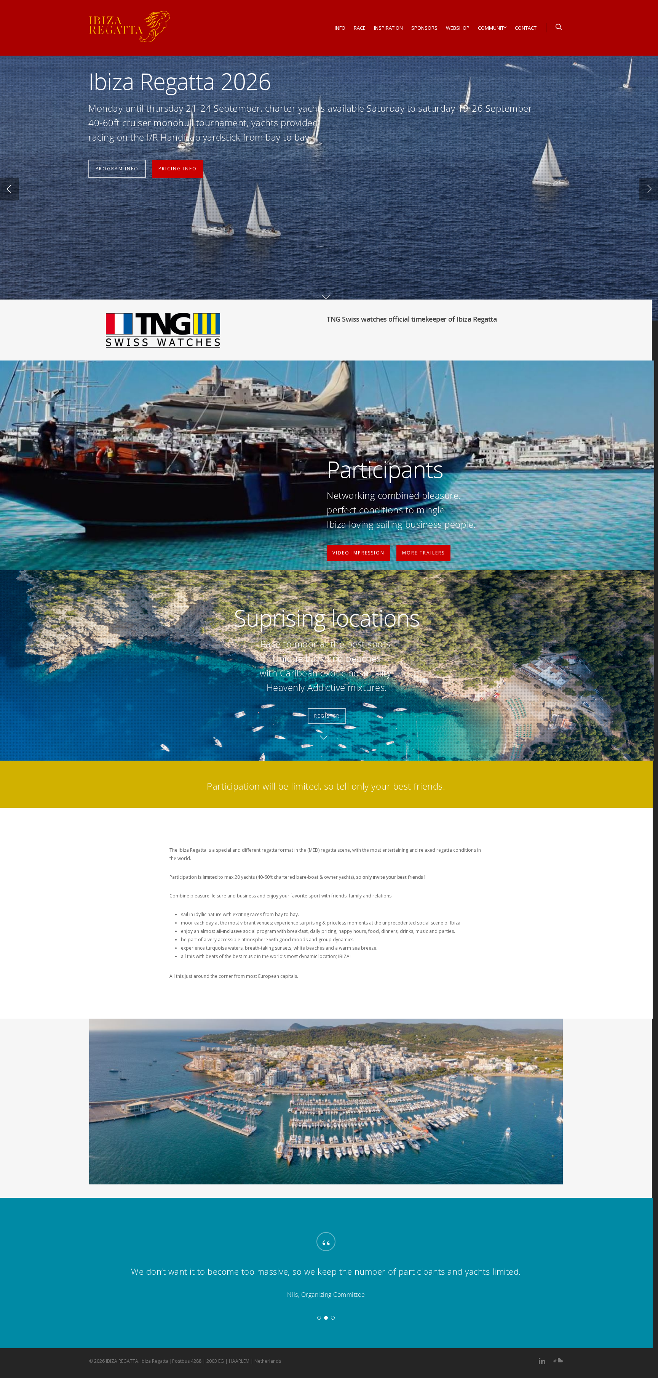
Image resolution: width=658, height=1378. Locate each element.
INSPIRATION (388, 27)
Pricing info (177, 165)
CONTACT (526, 27)
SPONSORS (424, 27)
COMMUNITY (492, 27)
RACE (360, 27)
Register (327, 716)
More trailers (423, 553)
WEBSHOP (458, 27)
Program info (117, 165)
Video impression (358, 553)
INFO (340, 27)
